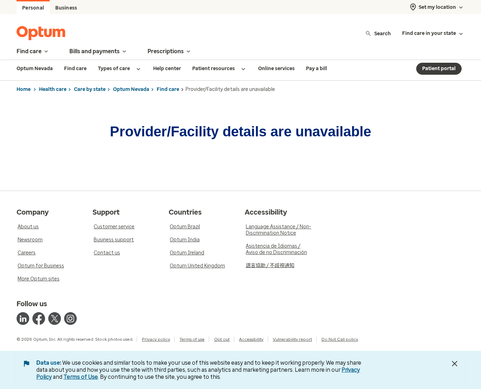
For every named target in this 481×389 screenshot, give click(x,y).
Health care (53, 89)
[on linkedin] (23, 318)
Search (382, 33)
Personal (33, 8)
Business (66, 8)
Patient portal (439, 69)
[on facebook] (38, 318)
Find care (168, 89)
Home (24, 89)
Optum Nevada (131, 89)
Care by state (90, 89)
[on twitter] (54, 318)
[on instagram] (70, 318)
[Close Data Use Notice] (454, 363)
